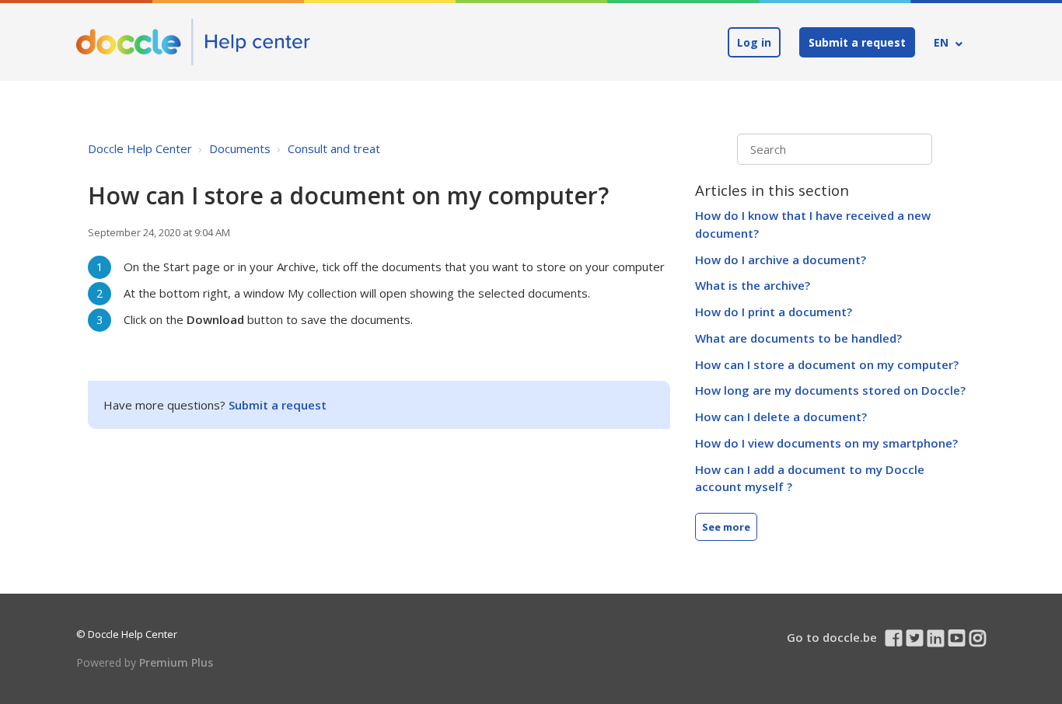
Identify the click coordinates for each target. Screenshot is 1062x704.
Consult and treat (334, 148)
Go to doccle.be (832, 637)
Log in (754, 42)
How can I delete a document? (781, 416)
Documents (240, 148)
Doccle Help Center (140, 148)
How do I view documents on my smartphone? (826, 443)
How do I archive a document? (780, 259)
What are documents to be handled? (798, 338)
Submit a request (857, 42)
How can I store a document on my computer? (827, 364)
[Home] (193, 42)
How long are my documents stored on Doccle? (830, 390)
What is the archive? (752, 285)
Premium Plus (176, 662)
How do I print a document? (773, 311)
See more (726, 527)
